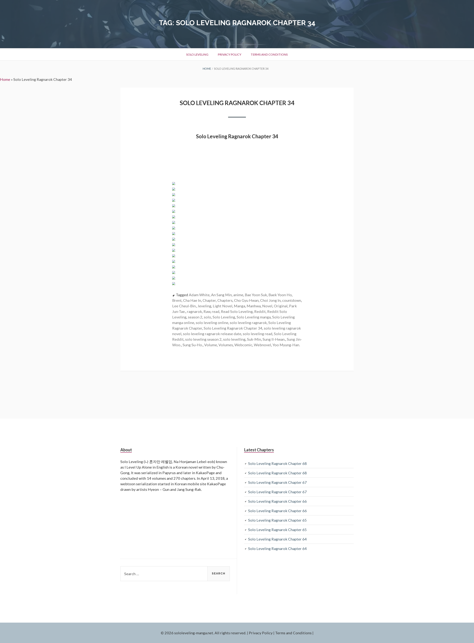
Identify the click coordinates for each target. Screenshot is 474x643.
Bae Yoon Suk (256, 294)
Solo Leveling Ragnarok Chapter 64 (277, 539)
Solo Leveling (197, 54)
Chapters (225, 300)
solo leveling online (212, 322)
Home (5, 79)
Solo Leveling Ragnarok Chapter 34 (237, 102)
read (215, 311)
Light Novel (222, 306)
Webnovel (262, 345)
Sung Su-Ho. (193, 345)
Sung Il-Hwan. (274, 339)
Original (281, 306)
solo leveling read (257, 333)
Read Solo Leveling (237, 311)
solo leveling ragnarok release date (212, 333)
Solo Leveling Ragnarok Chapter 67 (277, 482)
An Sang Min (221, 294)
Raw (206, 311)
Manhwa (254, 306)
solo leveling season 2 (203, 339)
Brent (177, 300)
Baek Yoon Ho (280, 294)
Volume (210, 345)
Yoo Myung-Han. (286, 345)
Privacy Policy (229, 54)
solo (207, 317)
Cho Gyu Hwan (246, 300)
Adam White (199, 294)
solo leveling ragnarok (248, 322)
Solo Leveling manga (254, 317)
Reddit (260, 311)
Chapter (209, 300)
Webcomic (243, 345)
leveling (204, 306)
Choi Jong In (270, 300)
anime (238, 294)
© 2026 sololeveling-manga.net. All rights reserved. (203, 633)
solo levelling (234, 339)
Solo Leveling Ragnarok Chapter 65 (277, 520)
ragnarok (194, 311)
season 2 (195, 317)
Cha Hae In (192, 300)
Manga (239, 306)
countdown (291, 300)
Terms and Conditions (269, 54)
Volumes (225, 345)
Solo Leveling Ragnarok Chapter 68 (277, 463)
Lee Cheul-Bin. (184, 306)
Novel (267, 306)
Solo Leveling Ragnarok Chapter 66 (277, 501)
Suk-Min (254, 339)
